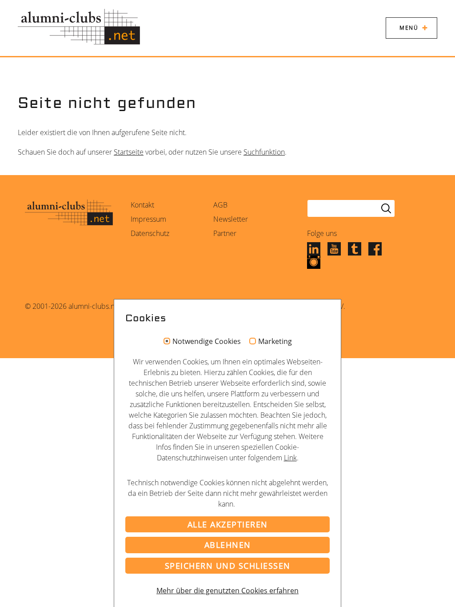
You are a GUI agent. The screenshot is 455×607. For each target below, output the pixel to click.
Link (290, 458)
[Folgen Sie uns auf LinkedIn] (313, 248)
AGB (220, 205)
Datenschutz (150, 233)
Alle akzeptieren (228, 524)
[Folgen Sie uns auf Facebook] (375, 248)
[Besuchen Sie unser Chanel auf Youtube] (334, 248)
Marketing (275, 342)
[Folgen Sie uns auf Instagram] (313, 262)
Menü (408, 28)
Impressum (148, 219)
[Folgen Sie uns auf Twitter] (354, 248)
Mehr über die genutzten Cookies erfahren (227, 590)
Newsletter (230, 219)
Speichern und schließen (228, 565)
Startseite (129, 152)
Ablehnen (227, 544)
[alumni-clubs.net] (79, 26)
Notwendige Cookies (206, 342)
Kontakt (142, 205)
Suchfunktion (264, 152)
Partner (224, 233)
